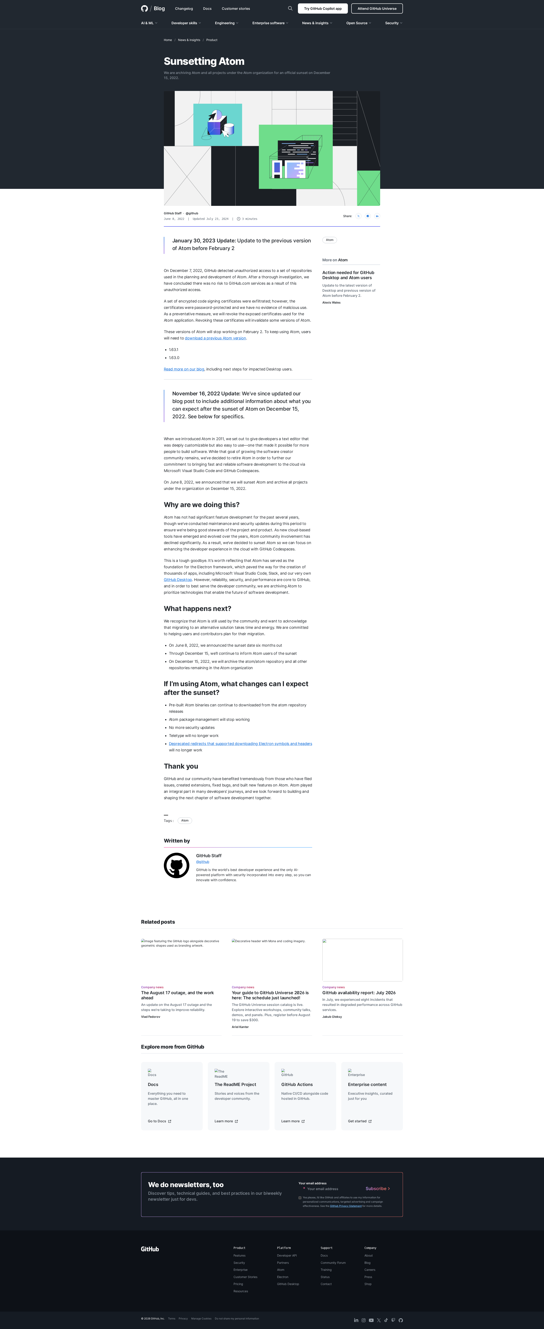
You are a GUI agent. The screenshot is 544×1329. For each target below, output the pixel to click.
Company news (152, 987)
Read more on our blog (184, 369)
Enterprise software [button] (268, 23)
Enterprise (241, 1269)
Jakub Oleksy (332, 1016)
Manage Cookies (201, 1318)
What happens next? (197, 608)
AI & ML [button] (147, 23)
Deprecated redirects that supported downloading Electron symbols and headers (240, 743)
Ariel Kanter (240, 1027)
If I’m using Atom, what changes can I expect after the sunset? (236, 688)
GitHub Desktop (178, 579)
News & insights (189, 40)
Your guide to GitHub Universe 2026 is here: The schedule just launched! (270, 995)
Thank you (181, 766)
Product (211, 40)
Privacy (183, 1318)
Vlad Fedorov (150, 1016)
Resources (241, 1291)
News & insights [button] (315, 23)
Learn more (224, 1121)
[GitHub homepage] (144, 8)
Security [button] (392, 23)
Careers (369, 1269)
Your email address (313, 1183)
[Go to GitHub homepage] (150, 1250)
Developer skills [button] (184, 23)
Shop (368, 1284)
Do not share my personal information (237, 1318)
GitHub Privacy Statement (346, 1205)
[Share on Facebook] (368, 216)
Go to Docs (157, 1121)
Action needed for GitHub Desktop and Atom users (348, 275)
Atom (184, 820)
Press (368, 1277)
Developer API (287, 1255)
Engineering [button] (225, 23)
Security (239, 1262)
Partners (283, 1262)
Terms (171, 1318)
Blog (159, 8)
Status (325, 1277)
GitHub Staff (172, 213)
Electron (282, 1277)
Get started (357, 1121)
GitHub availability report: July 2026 (359, 992)
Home (168, 40)
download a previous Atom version (215, 338)
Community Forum (333, 1262)
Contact (326, 1284)
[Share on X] (358, 216)
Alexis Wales (331, 302)
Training (326, 1269)
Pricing (238, 1284)
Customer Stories (245, 1277)
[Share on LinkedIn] (377, 216)
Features (239, 1255)
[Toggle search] (290, 8)
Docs (324, 1255)
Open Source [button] (356, 23)
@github (192, 213)
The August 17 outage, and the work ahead (177, 995)
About (368, 1255)
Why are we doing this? (202, 504)
